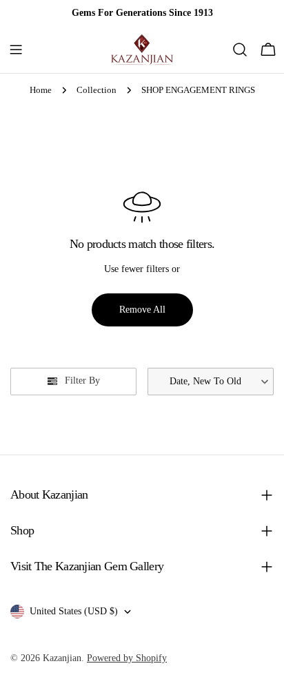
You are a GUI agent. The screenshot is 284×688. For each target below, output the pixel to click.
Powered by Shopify (127, 658)
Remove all (142, 309)
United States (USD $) (74, 611)
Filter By (82, 380)
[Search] (240, 49)
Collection (96, 90)
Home (41, 90)
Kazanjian (62, 658)
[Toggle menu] (16, 49)
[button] (210, 381)
